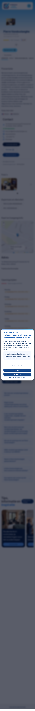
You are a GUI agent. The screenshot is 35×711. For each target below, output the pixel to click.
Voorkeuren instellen (17, 366)
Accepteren (17, 374)
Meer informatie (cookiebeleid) (17, 377)
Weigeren (17, 370)
